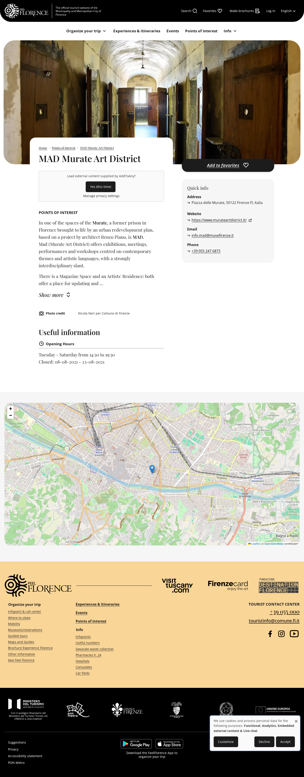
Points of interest (63, 148)
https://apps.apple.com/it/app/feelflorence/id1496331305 (169, 743)
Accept (285, 742)
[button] (152, 469)
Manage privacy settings (101, 196)
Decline (264, 742)
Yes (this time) (100, 187)
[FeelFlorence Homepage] (28, 11)
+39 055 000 (285, 611)
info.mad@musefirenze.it (213, 235)
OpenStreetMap (274, 543)
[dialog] (255, 733)
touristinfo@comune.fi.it (274, 621)
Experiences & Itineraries (98, 604)
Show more (51, 294)
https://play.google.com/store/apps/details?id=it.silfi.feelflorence (136, 743)
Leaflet (255, 543)
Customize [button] (226, 742)
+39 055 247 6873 (206, 251)
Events (81, 612)
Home (43, 148)
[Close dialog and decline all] (296, 719)
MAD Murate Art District (97, 148)
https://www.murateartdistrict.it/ (219, 220)
